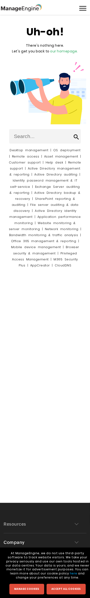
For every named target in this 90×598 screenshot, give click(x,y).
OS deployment (67, 150)
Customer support (25, 162)
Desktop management (29, 150)
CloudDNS (63, 265)
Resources (15, 524)
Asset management (61, 156)
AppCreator (40, 265)
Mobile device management (36, 247)
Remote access (25, 156)
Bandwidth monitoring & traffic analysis (43, 235)
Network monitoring (61, 229)
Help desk (54, 162)
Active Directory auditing (56, 174)
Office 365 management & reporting (43, 241)
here (73, 573)
